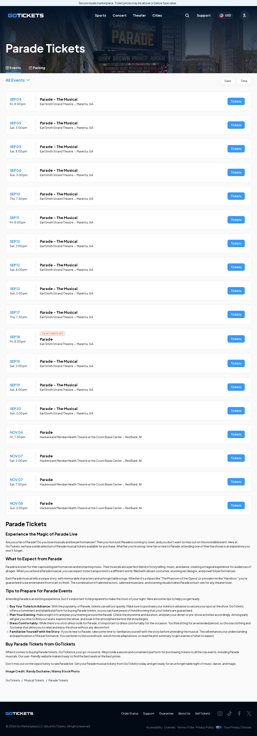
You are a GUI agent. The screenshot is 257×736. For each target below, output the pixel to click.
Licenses (169, 727)
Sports (100, 15)
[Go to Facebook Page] (239, 713)
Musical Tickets (34, 680)
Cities (157, 15)
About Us (184, 713)
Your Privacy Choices (237, 727)
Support (204, 15)
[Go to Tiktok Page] (229, 713)
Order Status (129, 713)
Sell (202, 713)
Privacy (205, 727)
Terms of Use (185, 727)
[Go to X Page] (249, 713)
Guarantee (166, 713)
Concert (119, 15)
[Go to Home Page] (26, 15)
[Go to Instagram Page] (220, 713)
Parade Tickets (58, 680)
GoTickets (13, 680)
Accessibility (154, 727)
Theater (139, 15)
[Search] (187, 15)
